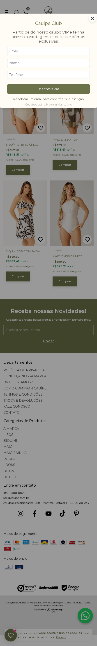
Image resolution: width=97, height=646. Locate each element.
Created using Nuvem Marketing (48, 104)
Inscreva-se (48, 89)
